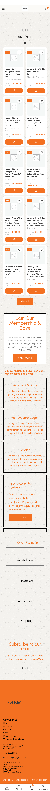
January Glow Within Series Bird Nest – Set (36, 71)
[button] (14, 90)
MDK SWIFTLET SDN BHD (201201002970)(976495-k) (13, 746)
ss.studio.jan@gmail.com (15, 757)
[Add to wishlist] (19, 52)
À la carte (31, 128)
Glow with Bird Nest (13, 80)
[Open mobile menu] (3, 8)
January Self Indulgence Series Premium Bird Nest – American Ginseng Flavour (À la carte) (35, 272)
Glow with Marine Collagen (12, 129)
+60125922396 (10, 753)
